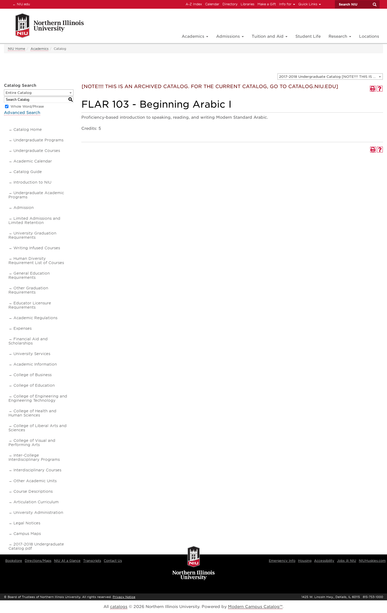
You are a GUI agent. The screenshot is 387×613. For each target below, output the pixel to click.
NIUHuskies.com (372, 561)
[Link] (44, 26)
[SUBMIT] (374, 4)
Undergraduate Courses (36, 151)
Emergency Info (282, 561)
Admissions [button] (228, 36)
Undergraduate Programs (38, 140)
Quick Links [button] (308, 4)
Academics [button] (194, 36)
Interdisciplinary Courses (37, 470)
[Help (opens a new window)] (380, 89)
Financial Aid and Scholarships (28, 341)
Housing (304, 561)
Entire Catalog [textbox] (19, 93)
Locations (369, 36)
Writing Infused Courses (36, 248)
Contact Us (113, 561)
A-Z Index (194, 4)
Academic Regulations (35, 318)
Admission (23, 207)
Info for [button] (285, 4)
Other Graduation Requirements (28, 290)
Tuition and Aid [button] (268, 36)
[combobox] (330, 76)
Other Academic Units (35, 481)
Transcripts (92, 561)
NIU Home (16, 49)
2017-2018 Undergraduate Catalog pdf (36, 546)
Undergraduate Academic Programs (36, 195)
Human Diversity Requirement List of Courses (36, 260)
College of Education (34, 385)
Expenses (22, 328)
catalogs (118, 606)
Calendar (212, 4)
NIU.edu (20, 4)
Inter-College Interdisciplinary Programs (34, 457)
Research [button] (339, 36)
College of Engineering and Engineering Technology (37, 398)
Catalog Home (27, 129)
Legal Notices (26, 523)
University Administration (38, 512)
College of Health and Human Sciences (32, 413)
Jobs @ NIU (346, 561)
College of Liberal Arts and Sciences (37, 428)
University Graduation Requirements (32, 235)
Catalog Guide (27, 172)
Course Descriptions (33, 491)
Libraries (247, 4)
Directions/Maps (38, 561)
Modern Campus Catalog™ (255, 606)
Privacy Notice (124, 597)
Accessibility (324, 561)
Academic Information (35, 364)
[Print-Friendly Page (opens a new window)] (373, 89)
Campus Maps (27, 533)
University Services (31, 354)
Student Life (308, 36)
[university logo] (193, 563)
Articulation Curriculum (36, 502)
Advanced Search (22, 112)
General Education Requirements (29, 275)
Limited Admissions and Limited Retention (34, 220)
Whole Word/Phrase (27, 106)
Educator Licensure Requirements (29, 305)
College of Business (32, 375)
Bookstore (13, 561)
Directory (229, 4)
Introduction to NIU (32, 182)
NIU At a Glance (67, 561)
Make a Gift (266, 4)
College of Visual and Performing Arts (31, 442)
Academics (39, 49)
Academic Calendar (32, 161)
